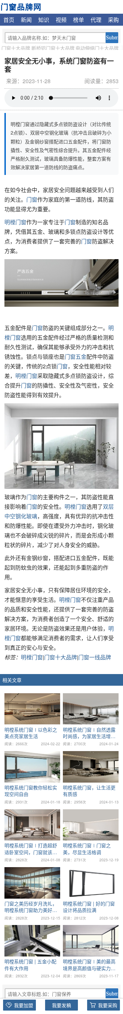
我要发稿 (61, 1005)
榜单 (78, 19)
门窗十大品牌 (15, 48)
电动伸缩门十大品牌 (97, 48)
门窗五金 (75, 356)
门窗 (31, 199)
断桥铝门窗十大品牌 (52, 48)
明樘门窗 (15, 222)
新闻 (26, 19)
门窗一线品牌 (94, 657)
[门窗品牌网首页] (20, 6)
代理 (96, 19)
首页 (8, 19)
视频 (61, 19)
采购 (113, 19)
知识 (43, 19)
